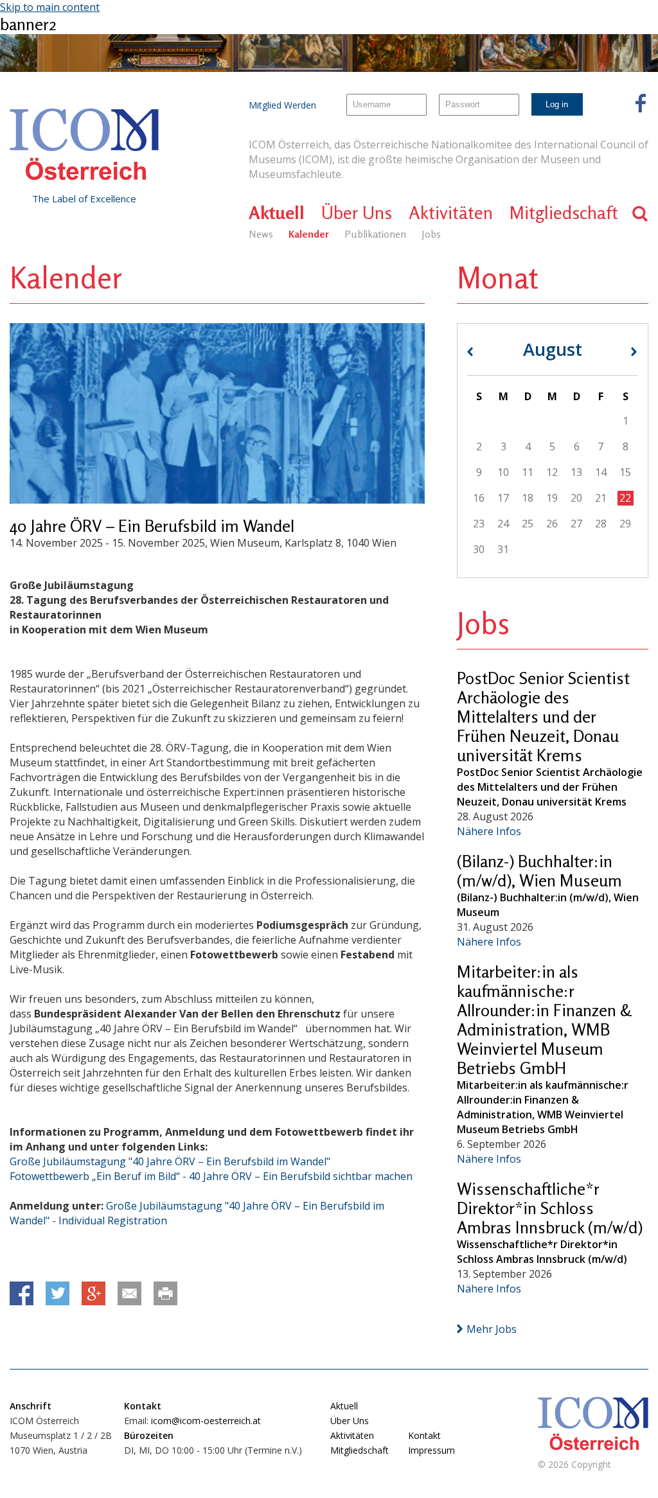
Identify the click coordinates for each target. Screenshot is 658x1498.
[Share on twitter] (57, 1293)
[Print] (165, 1293)
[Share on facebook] (21, 1293)
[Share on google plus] (93, 1293)
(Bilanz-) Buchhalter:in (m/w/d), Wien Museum (539, 870)
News (261, 233)
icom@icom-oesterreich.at (206, 1420)
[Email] (129, 1293)
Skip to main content (50, 7)
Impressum (431, 1450)
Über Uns (356, 213)
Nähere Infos (489, 831)
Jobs (431, 233)
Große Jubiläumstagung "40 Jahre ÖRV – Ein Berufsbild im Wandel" (170, 1161)
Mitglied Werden (282, 105)
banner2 (28, 24)
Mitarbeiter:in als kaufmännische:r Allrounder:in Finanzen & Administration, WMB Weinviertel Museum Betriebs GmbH (544, 1020)
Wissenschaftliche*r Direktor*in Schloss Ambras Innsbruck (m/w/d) (550, 1208)
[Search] (640, 214)
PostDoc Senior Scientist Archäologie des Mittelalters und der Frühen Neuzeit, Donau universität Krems (543, 716)
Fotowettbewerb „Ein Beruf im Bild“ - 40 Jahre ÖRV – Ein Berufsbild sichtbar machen (211, 1176)
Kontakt (424, 1435)
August (552, 349)
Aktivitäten (451, 213)
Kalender (309, 233)
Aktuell (277, 213)
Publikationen (375, 233)
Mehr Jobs (492, 1329)
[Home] (84, 144)
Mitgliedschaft (564, 213)
